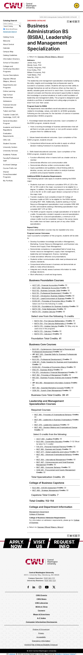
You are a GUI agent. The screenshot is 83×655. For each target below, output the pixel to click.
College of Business (36, 514)
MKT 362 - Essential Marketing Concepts (48, 388)
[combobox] (59, 17)
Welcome (6, 41)
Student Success (9, 143)
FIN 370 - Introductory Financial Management (50, 372)
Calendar (6, 48)
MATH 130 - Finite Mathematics (44, 309)
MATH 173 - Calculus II (43, 334)
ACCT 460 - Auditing (44, 439)
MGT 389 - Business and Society (49, 449)
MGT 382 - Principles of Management (46, 375)
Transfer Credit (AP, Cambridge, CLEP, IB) (11, 116)
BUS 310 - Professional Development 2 (47, 359)
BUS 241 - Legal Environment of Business (48, 298)
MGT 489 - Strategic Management (45, 490)
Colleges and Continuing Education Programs (11, 69)
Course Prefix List (10, 168)
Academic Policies (10, 155)
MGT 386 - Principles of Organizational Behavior (53, 415)
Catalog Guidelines (10, 55)
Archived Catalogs (10, 165)
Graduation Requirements (8, 134)
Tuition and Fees (9, 111)
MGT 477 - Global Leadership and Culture (52, 452)
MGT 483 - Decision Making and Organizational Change (55, 427)
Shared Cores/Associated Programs (9, 174)
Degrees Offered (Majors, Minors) (9, 80)
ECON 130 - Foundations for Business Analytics (50, 306)
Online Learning (9, 91)
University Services (10, 151)
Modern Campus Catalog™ (66, 654)
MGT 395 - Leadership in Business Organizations (53, 420)
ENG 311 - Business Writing (42, 370)
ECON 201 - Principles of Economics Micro (48, 301)
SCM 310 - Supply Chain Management (47, 390)
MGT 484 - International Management (51, 460)
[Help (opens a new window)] (78, 21)
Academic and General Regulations (11, 128)
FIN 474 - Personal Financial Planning (51, 447)
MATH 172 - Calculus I (43, 331)
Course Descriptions (11, 75)
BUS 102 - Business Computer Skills (46, 291)
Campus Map (8, 52)
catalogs (12, 654)
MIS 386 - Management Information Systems (53, 383)
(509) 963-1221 (50, 581)
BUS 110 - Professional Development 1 (47, 293)
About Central (8, 44)
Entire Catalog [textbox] (8, 23)
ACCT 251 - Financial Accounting (45, 285)
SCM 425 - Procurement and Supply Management (55, 470)
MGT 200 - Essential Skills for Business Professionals (56, 354)
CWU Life (6, 140)
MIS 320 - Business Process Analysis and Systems (51, 378)
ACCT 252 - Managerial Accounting (46, 288)
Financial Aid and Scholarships (9, 106)
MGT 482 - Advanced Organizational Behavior (54, 455)
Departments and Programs (9, 86)
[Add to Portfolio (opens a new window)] (71, 21)
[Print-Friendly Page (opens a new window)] (76, 21)
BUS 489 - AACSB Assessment (44, 488)
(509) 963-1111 (49, 578)
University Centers (10, 147)
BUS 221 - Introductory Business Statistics (48, 296)
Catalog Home (8, 37)
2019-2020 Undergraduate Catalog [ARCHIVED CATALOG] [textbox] (58, 17)
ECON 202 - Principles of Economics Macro (49, 367)
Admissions (7, 101)
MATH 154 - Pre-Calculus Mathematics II (50, 324)
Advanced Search (10, 32)
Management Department (39, 512)
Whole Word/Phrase (11, 29)
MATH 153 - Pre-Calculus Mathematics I (49, 321)
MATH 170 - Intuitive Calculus (43, 312)
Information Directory (11, 59)
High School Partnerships (8, 96)
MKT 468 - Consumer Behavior (48, 467)
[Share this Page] (73, 21)
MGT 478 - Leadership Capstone (47, 425)
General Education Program (10, 122)
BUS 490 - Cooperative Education (49, 442)
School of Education (11, 63)
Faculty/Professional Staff (11, 159)
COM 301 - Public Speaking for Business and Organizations (55, 362)
